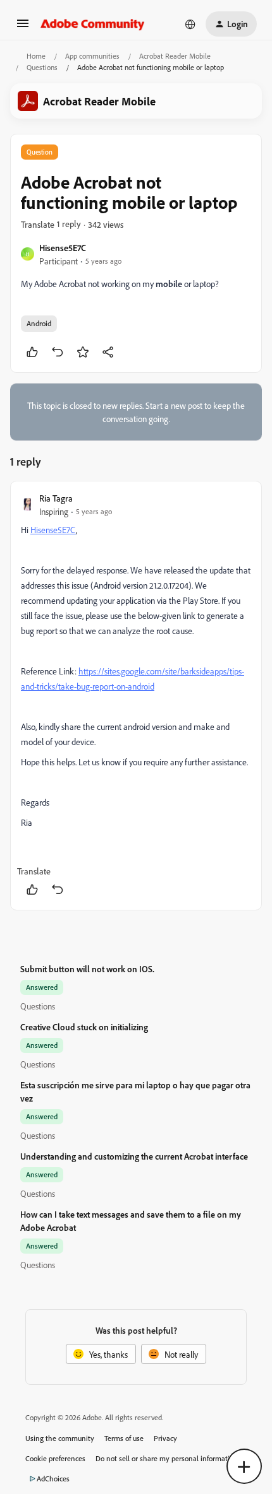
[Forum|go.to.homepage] (92, 24)
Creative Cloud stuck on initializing (84, 1026)
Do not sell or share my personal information (167, 1458)
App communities (92, 56)
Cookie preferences (55, 1458)
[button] (22, 27)
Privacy (165, 1438)
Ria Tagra (56, 498)
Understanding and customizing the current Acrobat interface (134, 1156)
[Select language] (190, 24)
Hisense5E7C (62, 247)
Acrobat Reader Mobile (175, 56)
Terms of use (124, 1438)
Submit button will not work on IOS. (87, 968)
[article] (136, 695)
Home (36, 56)
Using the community (59, 1438)
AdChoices (53, 1478)
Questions (42, 67)
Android (39, 323)
